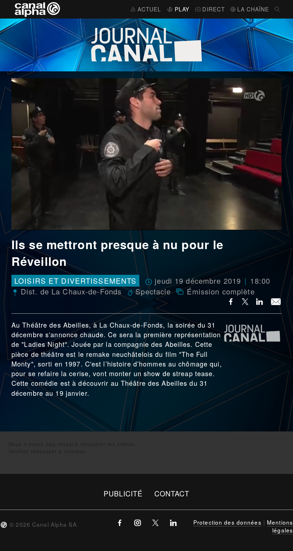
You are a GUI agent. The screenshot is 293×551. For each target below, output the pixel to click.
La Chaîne (253, 9)
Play (182, 9)
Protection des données (227, 522)
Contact (172, 493)
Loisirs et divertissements (75, 281)
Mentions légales (280, 526)
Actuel (149, 9)
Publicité (123, 493)
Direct (213, 9)
